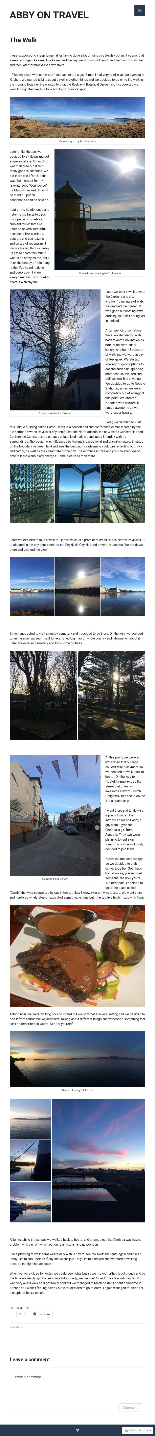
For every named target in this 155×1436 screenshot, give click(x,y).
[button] (139, 10)
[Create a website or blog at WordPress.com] (77, 1430)
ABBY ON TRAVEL (49, 15)
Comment (130, 1407)
